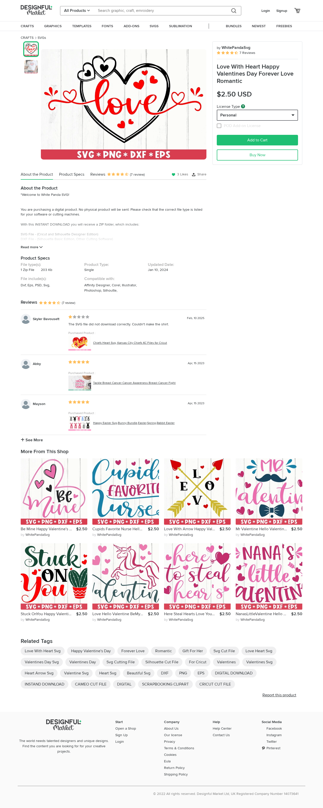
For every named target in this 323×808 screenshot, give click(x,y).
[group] (123, 104)
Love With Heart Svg (43, 651)
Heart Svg (107, 673)
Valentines (226, 662)
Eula (167, 761)
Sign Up (121, 735)
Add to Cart (257, 140)
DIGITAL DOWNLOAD (234, 673)
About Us (171, 728)
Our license (173, 735)
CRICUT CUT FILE (215, 684)
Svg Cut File (224, 651)
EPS (201, 673)
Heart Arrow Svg (39, 673)
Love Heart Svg (259, 651)
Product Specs (71, 174)
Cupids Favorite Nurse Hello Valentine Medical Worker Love (120, 529)
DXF (165, 673)
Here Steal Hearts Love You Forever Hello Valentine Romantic (192, 613)
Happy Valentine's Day (91, 651)
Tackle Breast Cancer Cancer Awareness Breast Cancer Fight (134, 383)
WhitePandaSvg (233, 48)
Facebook (274, 728)
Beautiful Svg (138, 673)
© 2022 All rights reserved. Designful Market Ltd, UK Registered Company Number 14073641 (226, 794)
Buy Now (257, 155)
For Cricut (197, 662)
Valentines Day (82, 662)
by (35, 535)
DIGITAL (124, 684)
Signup (281, 11)
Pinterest (273, 748)
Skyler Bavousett (46, 319)
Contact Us (221, 735)
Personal (228, 115)
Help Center (222, 728)
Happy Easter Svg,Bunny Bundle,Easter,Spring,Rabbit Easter (134, 423)
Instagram (274, 735)
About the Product (37, 174)
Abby (37, 364)
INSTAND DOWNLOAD (44, 684)
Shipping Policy (176, 774)
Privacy (169, 741)
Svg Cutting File (120, 662)
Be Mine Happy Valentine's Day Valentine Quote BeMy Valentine (48, 529)
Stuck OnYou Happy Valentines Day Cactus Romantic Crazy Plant (48, 613)
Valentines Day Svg (42, 662)
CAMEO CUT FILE (90, 684)
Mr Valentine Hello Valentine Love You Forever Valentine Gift (263, 529)
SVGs (42, 38)
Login (265, 11)
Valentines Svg (259, 662)
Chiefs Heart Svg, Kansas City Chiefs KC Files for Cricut (130, 343)
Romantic (163, 651)
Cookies (170, 755)
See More (33, 440)
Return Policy (174, 768)
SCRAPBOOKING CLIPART (165, 684)
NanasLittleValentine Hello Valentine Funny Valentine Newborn (263, 613)
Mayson (39, 404)
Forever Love (133, 651)
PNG (183, 673)
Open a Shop (125, 728)
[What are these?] (243, 106)
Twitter (271, 741)
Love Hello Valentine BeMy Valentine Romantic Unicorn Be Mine (120, 613)
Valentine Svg (76, 673)
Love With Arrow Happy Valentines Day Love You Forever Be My (192, 529)
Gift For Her (192, 651)
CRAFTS (27, 38)
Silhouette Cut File (161, 662)
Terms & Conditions (179, 748)
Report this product (279, 695)
